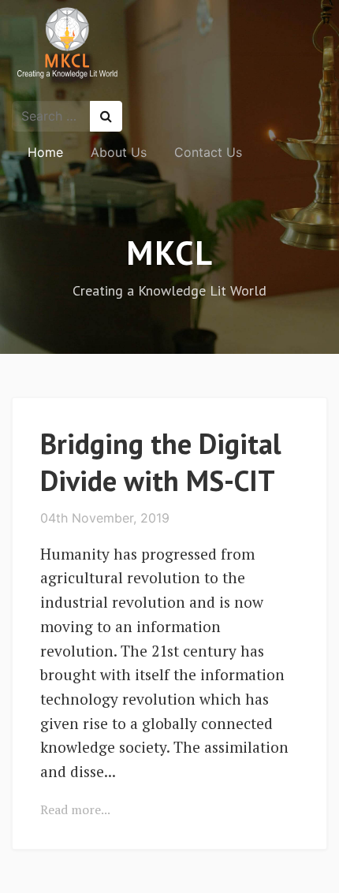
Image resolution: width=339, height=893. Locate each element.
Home (45, 152)
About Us (119, 152)
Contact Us (208, 152)
